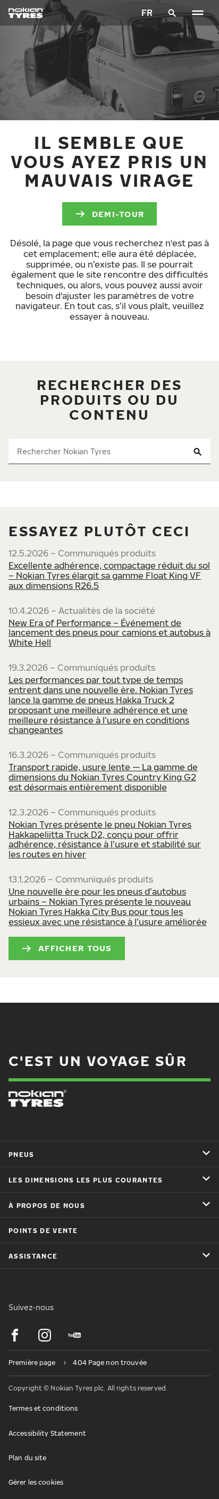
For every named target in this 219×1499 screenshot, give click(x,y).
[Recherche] (172, 13)
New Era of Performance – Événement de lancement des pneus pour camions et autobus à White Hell (109, 633)
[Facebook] (15, 1335)
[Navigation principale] (197, 13)
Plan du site (27, 1458)
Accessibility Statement (47, 1433)
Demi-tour (118, 214)
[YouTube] (74, 1335)
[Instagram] (45, 1335)
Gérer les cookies (36, 1482)
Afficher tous (75, 948)
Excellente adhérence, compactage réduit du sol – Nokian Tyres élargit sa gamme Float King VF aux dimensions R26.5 (109, 575)
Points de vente (43, 1231)
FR (147, 12)
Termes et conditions (43, 1408)
